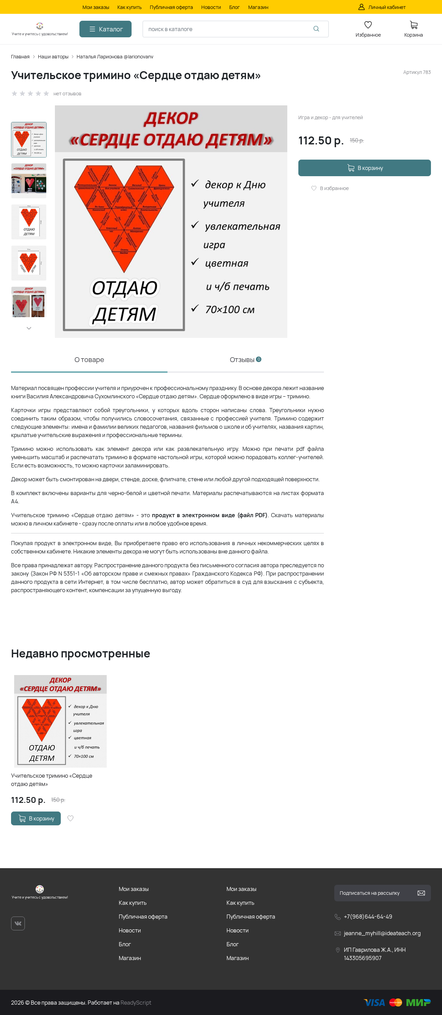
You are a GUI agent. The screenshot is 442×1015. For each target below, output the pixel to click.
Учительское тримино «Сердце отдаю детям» (51, 780)
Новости (130, 930)
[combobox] (236, 29)
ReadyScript (136, 1002)
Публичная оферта (143, 916)
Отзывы (245, 359)
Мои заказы (134, 889)
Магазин (130, 958)
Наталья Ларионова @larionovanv (115, 56)
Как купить (133, 903)
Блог (125, 944)
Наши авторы (53, 56)
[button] (29, 328)
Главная (20, 56)
